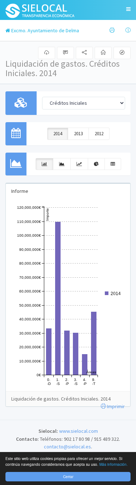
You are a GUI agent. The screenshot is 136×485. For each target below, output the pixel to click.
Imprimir (115, 406)
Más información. (113, 464)
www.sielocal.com (78, 431)
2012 (99, 133)
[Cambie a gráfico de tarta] (96, 164)
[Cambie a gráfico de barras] (44, 164)
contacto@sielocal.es (67, 446)
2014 (57, 133)
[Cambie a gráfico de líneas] (79, 164)
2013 (78, 133)
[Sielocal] (40, 10)
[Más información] (128, 30)
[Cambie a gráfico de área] (62, 164)
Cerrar (68, 476)
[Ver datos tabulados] (112, 164)
